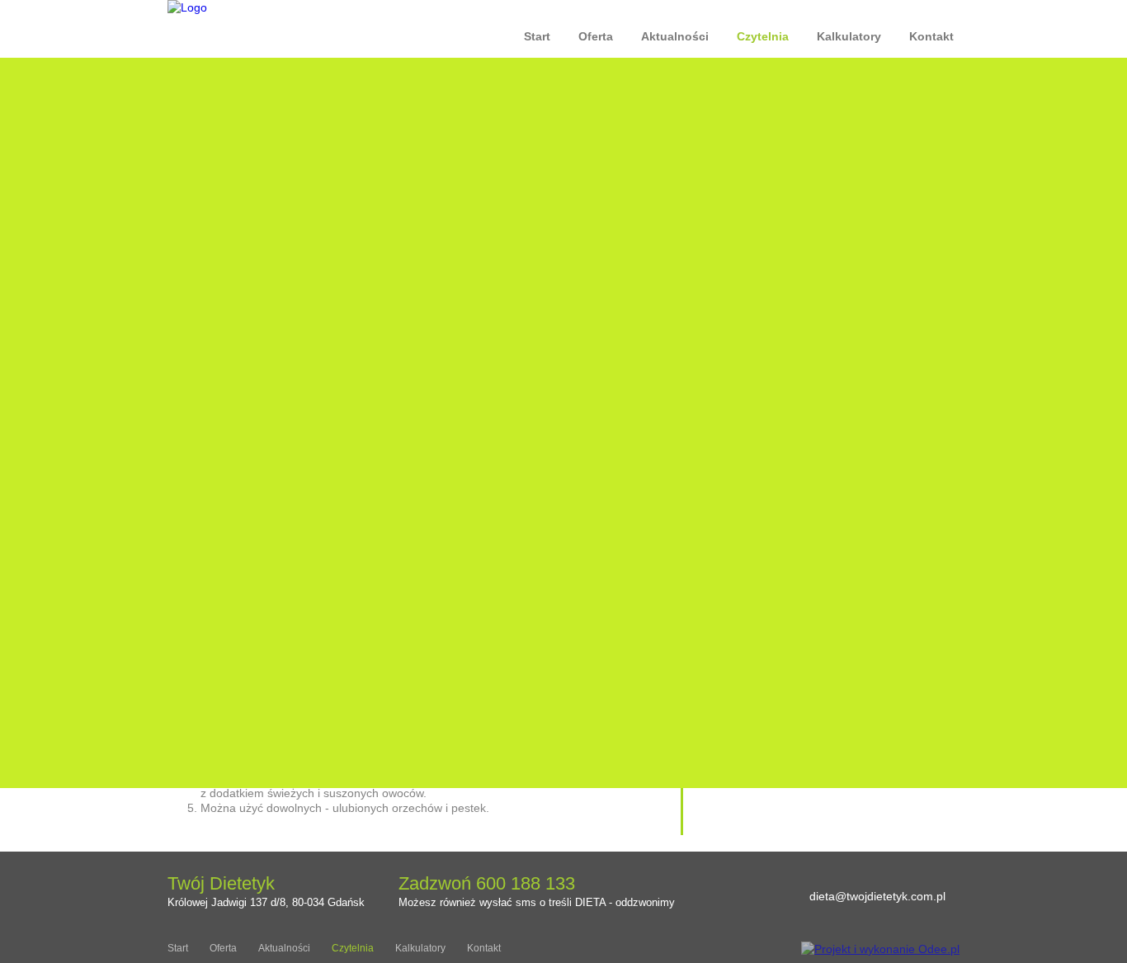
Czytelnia (763, 36)
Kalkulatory (849, 36)
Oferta (595, 36)
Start (537, 36)
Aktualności (675, 36)
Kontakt (931, 36)
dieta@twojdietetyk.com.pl (877, 896)
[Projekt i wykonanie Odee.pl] (880, 949)
